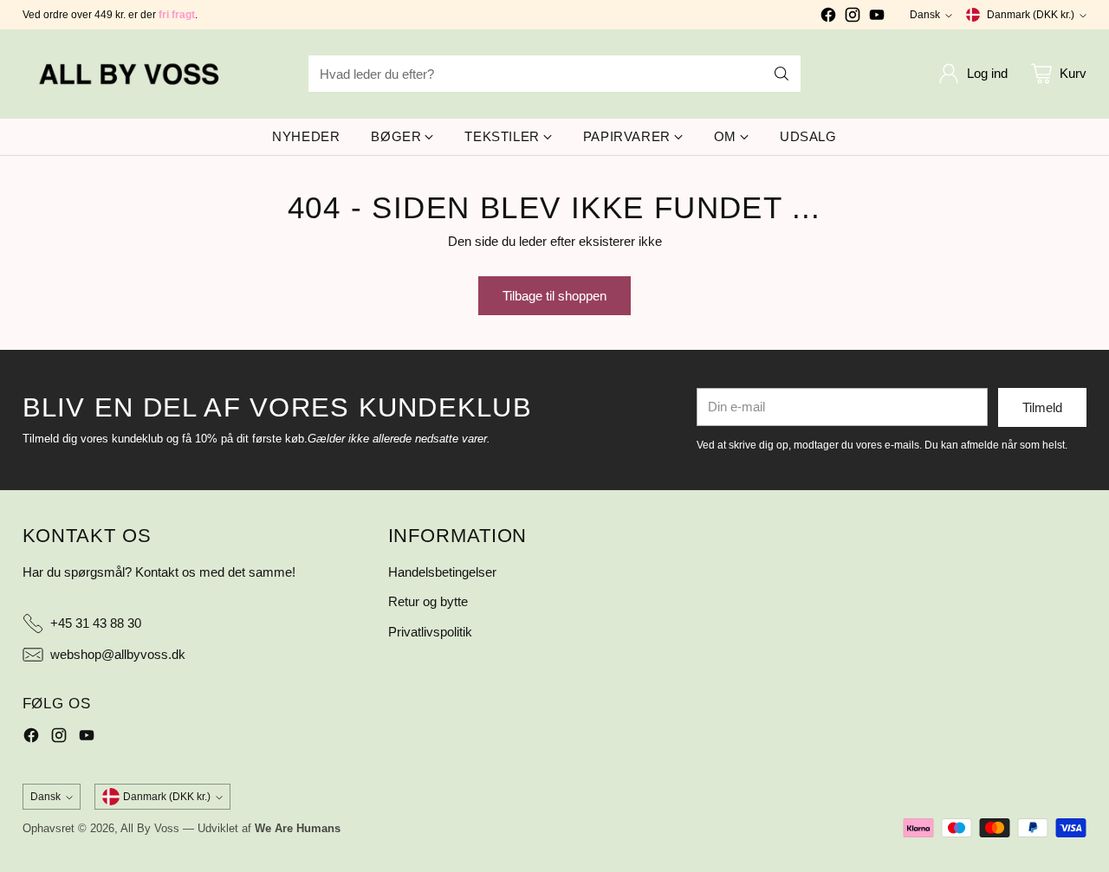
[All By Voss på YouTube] (876, 17)
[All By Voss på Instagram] (852, 17)
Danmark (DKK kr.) (1030, 15)
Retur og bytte (428, 601)
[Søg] (781, 73)
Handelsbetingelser (442, 572)
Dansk (925, 15)
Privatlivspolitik (430, 631)
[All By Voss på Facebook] (828, 17)
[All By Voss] (131, 74)
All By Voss (149, 828)
